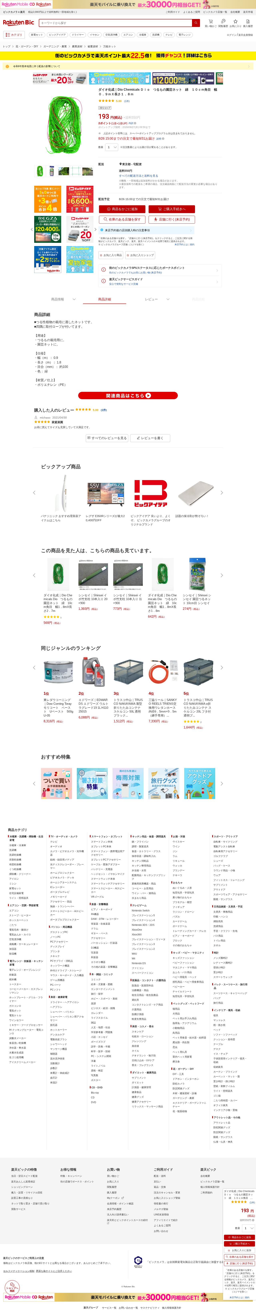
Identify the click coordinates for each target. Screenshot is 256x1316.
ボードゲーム (180, 926)
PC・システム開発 (101, 1056)
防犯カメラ (179, 1083)
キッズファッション (183, 958)
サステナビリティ (150, 1307)
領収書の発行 (161, 1203)
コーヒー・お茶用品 (142, 888)
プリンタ (55, 951)
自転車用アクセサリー (225, 851)
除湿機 (12, 953)
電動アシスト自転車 (224, 846)
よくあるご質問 (191, 12)
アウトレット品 (221, 1122)
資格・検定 (97, 1070)
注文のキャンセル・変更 (167, 1192)
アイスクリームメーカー (22, 1062)
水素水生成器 (16, 1052)
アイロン (14, 878)
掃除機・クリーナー (20, 874)
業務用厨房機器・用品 (144, 883)
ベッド (217, 1029)
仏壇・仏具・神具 (223, 1141)
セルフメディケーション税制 (18, 1271)
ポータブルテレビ (59, 892)
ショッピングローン (22, 1187)
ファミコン (138, 968)
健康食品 (136, 1092)
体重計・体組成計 (59, 1073)
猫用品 (176, 1008)
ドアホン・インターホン (186, 1079)
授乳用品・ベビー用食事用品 (188, 982)
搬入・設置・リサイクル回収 (26, 1192)
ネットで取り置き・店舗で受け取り (30, 1203)
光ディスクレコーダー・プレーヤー (67, 866)
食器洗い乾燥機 (17, 1043)
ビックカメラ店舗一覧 (215, 12)
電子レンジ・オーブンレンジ (24, 970)
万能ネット (109, 46)
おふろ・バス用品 (182, 972)
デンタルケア (57, 1034)
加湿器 (12, 949)
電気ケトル (15, 1015)
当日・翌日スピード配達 (24, 1176)
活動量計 (55, 1063)
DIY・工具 (178, 1074)
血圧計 (53, 1077)
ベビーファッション (183, 962)
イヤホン (94, 34)
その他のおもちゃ (182, 945)
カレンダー (97, 1013)
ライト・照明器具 (18, 898)
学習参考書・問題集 (102, 1032)
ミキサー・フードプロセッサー (26, 1025)
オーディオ (56, 846)
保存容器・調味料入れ (144, 856)
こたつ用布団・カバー (225, 1100)
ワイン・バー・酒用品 (144, 893)
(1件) (127, 101)
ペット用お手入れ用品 (185, 1018)
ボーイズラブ (98, 1041)
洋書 (93, 1061)
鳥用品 (176, 1032)
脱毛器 (53, 1025)
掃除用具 (218, 921)
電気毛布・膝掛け (18, 929)
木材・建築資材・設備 (185, 1093)
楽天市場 (248, 12)
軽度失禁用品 (139, 1019)
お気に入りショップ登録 (167, 1198)
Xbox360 (137, 934)
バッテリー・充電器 (102, 869)
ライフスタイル (99, 1017)
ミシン (12, 883)
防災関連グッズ (181, 1088)
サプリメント (139, 1077)
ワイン (176, 846)
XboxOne (137, 929)
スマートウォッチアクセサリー (108, 883)
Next (226, 78)
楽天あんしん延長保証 (23, 1181)
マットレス (219, 1020)
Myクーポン (113, 1198)
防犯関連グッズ (221, 1127)
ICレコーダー (57, 887)
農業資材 (77, 46)
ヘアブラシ (56, 1007)
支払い (157, 1181)
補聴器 (53, 1053)
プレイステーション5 (143, 915)
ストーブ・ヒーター (20, 915)
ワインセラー (16, 1020)
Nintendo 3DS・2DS (143, 925)
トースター (15, 984)
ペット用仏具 (180, 1052)
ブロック (177, 940)
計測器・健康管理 (141, 1087)
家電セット (37, 34)
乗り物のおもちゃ (182, 897)
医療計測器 (138, 1014)
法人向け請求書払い (118, 1214)
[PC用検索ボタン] (196, 23)
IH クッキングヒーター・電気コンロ (26, 1031)
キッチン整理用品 (141, 865)
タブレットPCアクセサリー (106, 859)
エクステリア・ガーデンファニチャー (189, 1105)
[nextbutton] (221, 493)
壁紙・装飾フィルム (224, 1086)
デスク (217, 1049)
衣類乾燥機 (15, 859)
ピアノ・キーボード (102, 909)
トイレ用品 (219, 940)
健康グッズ (138, 1097)
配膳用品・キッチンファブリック (148, 877)
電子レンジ (185, 34)
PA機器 (95, 914)
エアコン (128, 34)
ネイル (135, 1050)
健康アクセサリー (141, 1101)
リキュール (179, 860)
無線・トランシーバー (62, 906)
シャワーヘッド (58, 1044)
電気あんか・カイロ (20, 934)
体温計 (53, 1082)
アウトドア (219, 889)
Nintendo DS (139, 963)
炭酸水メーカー (17, 1038)
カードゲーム (180, 921)
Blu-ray (95, 1092)
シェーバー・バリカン (62, 1011)
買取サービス (18, 1209)
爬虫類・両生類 (181, 1042)
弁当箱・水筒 (139, 870)
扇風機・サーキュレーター (23, 944)
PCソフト (55, 989)
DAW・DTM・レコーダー (105, 919)
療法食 (176, 1061)
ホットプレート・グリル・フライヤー (26, 999)
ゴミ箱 (217, 1095)
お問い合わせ (161, 1231)
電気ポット (15, 1010)
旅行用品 (218, 1002)
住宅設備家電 (16, 893)
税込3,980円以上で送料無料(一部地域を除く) (52, 12)
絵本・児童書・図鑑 (102, 984)
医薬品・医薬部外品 (142, 985)
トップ (6, 46)
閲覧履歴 (112, 1187)
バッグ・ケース (221, 865)
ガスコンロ (15, 1005)
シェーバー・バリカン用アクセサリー (67, 1018)
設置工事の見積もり (22, 1198)
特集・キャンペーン (71, 1176)
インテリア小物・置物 (225, 1110)
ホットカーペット (18, 920)
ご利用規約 (206, 1192)
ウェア (217, 875)
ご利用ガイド (173, 12)
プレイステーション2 (143, 949)
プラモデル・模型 (182, 902)
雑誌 (93, 1022)
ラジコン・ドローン (183, 911)
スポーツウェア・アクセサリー (230, 894)
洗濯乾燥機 (15, 855)
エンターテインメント (103, 989)
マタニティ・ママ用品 (185, 967)
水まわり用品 (139, 898)
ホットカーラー (58, 1029)
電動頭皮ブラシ (58, 1039)
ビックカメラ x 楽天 (14, 12)
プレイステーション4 (143, 920)
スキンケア (138, 1031)
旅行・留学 (97, 993)
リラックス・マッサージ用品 (147, 1106)
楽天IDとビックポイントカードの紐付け (127, 1222)
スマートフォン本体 (102, 841)
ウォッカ (177, 865)
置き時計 (218, 972)
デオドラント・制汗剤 (144, 1055)
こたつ (12, 925)
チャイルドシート (182, 991)
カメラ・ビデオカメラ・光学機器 (67, 853)
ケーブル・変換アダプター (105, 864)
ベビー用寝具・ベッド (185, 977)
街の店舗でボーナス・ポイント (77, 1181)
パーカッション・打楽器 (104, 943)
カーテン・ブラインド (225, 1071)
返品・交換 (160, 1187)
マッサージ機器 (58, 1049)
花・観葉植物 (180, 1111)
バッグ (217, 998)
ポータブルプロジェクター (64, 919)
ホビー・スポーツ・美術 (104, 998)
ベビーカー (179, 986)
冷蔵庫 (142, 34)
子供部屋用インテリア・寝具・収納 (230, 1060)
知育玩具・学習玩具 (183, 892)
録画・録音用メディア (62, 859)
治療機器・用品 (140, 990)
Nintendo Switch (141, 910)
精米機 (12, 979)
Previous (30, 78)
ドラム (94, 928)
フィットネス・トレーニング (229, 880)
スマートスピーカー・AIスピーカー (67, 913)
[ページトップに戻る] (250, 822)
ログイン (231, 35)
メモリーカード (58, 896)
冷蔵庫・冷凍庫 (17, 845)
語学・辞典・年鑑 (100, 1046)
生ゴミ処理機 (16, 1057)
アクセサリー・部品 (61, 901)
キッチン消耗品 (140, 860)
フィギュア (179, 907)
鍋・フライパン (140, 841)
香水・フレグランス (142, 1065)
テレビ (169, 34)
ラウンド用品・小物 (224, 870)
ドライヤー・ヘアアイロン (64, 1002)
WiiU (134, 953)
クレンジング (139, 1041)
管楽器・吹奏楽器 (100, 923)
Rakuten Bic (18, 23)
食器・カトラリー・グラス (146, 851)
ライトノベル (98, 1065)
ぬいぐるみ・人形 (182, 887)
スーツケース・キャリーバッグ (230, 993)
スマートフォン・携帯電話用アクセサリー (108, 853)
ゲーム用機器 (57, 980)
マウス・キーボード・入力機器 (67, 975)
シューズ (218, 860)
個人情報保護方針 (210, 1187)
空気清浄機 (111, 34)
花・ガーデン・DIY (27, 46)
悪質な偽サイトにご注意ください (54, 1271)
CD (93, 1097)
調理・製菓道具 (140, 846)
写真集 (94, 1075)
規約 (192, 244)
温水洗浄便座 (57, 1058)
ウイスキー (179, 841)
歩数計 (53, 1068)
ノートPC (55, 937)
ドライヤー (78, 34)
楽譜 (93, 1003)
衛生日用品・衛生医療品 (145, 995)
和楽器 (94, 957)
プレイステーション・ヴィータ (148, 939)
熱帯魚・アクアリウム (185, 1023)
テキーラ (177, 875)
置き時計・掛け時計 (224, 1081)
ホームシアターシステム (63, 882)
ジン (175, 851)
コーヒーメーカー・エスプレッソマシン (26, 991)
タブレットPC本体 (101, 846)
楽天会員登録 (245, 35)
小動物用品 (179, 1028)
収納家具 (218, 1067)
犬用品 (176, 1013)
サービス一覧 (109, 1307)
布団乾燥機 (15, 864)
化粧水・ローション (142, 1036)
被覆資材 (93, 46)
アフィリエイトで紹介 (166, 1220)
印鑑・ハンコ (220, 916)
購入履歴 (112, 1192)
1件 (104, 410)
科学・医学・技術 (100, 1051)
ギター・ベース (99, 933)
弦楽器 (94, 952)
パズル (176, 916)
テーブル (218, 1044)
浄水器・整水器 (17, 1047)
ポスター (96, 1080)
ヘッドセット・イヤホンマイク (108, 874)
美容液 (135, 1046)
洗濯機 (155, 34)
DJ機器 (95, 947)
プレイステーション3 (143, 944)
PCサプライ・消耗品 (61, 961)
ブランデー (179, 870)
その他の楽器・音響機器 (104, 967)
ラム (175, 856)
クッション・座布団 (224, 1039)
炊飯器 (12, 974)
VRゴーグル (97, 896)
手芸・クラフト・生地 (225, 931)
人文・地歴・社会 (100, 1027)
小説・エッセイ (99, 1037)
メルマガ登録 (161, 1209)
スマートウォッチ (223, 977)
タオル (217, 945)
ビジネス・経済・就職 (103, 1008)
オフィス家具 (220, 1105)
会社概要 (235, 12)
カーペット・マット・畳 (226, 1076)
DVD (93, 1102)
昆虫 (175, 1047)
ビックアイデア (57, 34)
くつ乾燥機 (15, 869)
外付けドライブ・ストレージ (65, 970)
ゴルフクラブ (220, 856)
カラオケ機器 (98, 962)
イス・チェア (220, 1053)
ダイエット (138, 1082)
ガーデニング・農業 (55, 46)
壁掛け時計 (219, 967)
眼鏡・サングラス (223, 899)
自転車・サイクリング (225, 841)
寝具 (215, 1015)
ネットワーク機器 (59, 965)
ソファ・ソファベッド (225, 1034)
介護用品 (136, 1009)
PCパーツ (55, 985)
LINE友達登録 (161, 1214)
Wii (133, 958)
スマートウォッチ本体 (103, 878)
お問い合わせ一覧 (128, 1307)
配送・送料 (160, 1176)
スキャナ (55, 956)
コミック (96, 979)
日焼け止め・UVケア (143, 1060)
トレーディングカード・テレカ (189, 931)
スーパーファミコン (142, 973)
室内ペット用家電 (182, 1056)
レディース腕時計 (223, 962)
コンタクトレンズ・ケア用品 (147, 1004)
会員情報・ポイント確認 (120, 1203)
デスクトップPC (59, 932)
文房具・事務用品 (223, 911)
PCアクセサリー (59, 941)
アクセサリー (98, 938)
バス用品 (218, 935)
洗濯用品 (218, 926)
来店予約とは (181, 244)
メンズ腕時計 (220, 958)
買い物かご (113, 1176)
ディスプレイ (57, 946)
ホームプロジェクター (62, 872)
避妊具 (135, 999)
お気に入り (113, 1181)
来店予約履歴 (114, 1209)
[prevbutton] (35, 493)
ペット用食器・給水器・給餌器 (189, 1037)
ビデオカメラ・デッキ (62, 877)
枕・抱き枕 (219, 1025)
